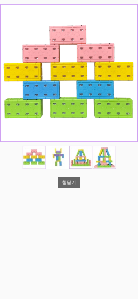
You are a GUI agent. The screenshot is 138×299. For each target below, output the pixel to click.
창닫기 (69, 182)
